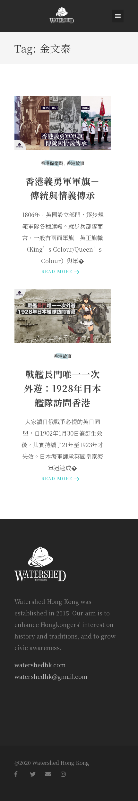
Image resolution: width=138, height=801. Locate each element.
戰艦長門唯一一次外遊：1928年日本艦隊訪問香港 (62, 388)
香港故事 (75, 163)
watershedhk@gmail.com (51, 676)
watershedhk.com (40, 665)
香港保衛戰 (52, 163)
